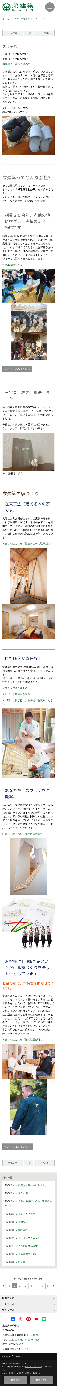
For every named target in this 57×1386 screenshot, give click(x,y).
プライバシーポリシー (33, 1366)
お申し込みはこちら (18, 369)
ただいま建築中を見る (17, 694)
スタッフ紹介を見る (16, 688)
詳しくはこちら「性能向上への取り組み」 (29, 543)
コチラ (19, 473)
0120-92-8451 (16, 1339)
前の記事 (12, 33)
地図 (35, 1335)
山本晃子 (7, 64)
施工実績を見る (13, 264)
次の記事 (44, 33)
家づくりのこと (24, 64)
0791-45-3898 (32, 1339)
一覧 (28, 33)
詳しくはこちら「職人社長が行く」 (25, 1039)
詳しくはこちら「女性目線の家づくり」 (27, 834)
